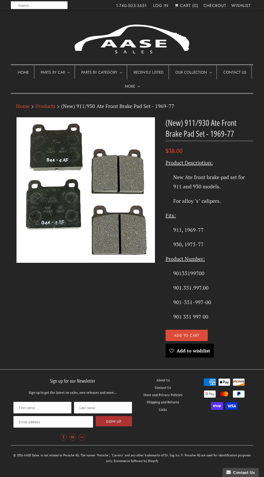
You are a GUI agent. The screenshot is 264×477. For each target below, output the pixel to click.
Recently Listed (148, 72)
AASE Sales (31, 455)
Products (45, 106)
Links (163, 409)
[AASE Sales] (132, 38)
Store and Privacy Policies (163, 395)
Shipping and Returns (163, 402)
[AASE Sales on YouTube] (72, 437)
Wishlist (241, 6)
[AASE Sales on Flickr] (82, 437)
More (130, 86)
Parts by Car (53, 72)
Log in (160, 6)
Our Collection (191, 72)
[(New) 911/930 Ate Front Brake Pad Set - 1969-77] (85, 190)
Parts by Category (99, 72)
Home (23, 72)
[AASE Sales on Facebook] (63, 437)
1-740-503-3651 (131, 6)
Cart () (188, 6)
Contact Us (234, 72)
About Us (163, 380)
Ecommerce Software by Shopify (136, 461)
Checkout (214, 6)
